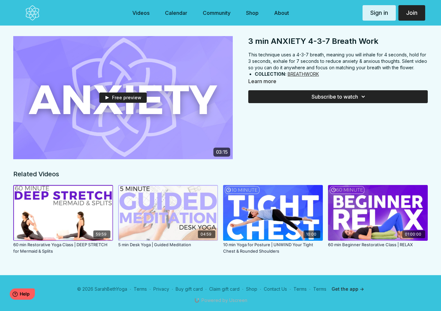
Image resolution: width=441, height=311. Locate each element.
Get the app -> (348, 289)
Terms (140, 289)
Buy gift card (189, 289)
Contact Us (275, 289)
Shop (251, 289)
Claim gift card (224, 289)
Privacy (161, 289)
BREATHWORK (303, 74)
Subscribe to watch (335, 96)
